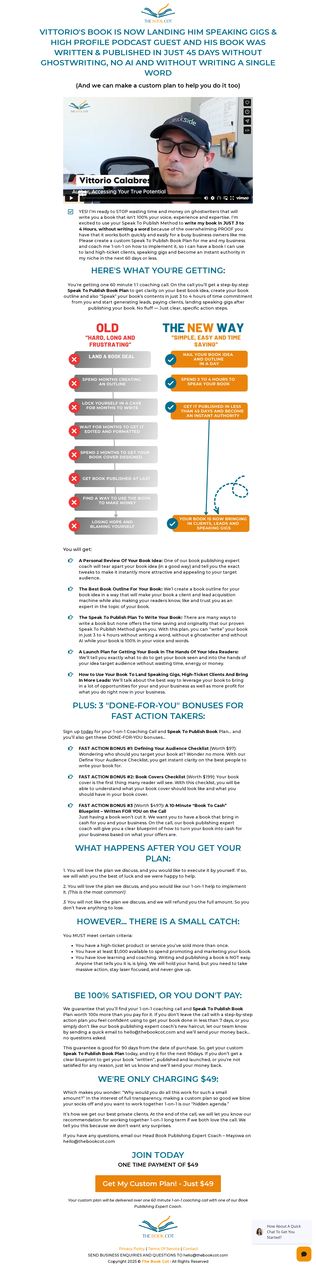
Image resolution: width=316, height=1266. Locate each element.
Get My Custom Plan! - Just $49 (158, 1183)
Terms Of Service (164, 1249)
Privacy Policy (132, 1249)
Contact (190, 1249)
